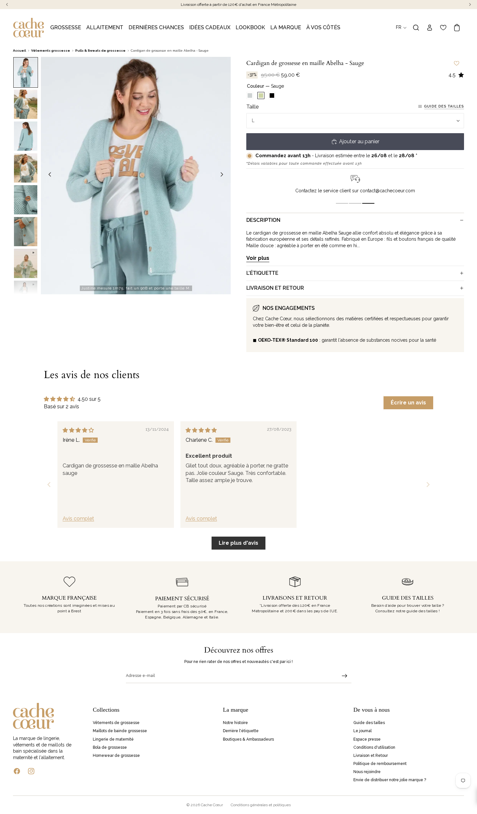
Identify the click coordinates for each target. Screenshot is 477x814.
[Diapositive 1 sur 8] (25, 72)
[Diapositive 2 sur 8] (25, 104)
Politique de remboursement (380, 763)
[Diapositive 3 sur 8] (25, 136)
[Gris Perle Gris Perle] (249, 95)
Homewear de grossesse (116, 755)
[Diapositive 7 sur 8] (25, 263)
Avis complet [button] (78, 518)
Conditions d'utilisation (374, 747)
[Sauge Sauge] (260, 95)
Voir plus (257, 258)
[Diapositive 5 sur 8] (25, 199)
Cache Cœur (212, 805)
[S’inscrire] (344, 676)
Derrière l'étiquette (241, 731)
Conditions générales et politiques (261, 805)
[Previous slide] (49, 484)
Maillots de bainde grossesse (120, 731)
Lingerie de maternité (113, 739)
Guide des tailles (444, 106)
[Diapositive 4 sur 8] (25, 168)
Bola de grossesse (110, 747)
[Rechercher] (416, 27)
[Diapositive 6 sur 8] (25, 231)
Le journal (362, 731)
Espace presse (367, 739)
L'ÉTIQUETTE (262, 273)
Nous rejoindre (367, 771)
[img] (78, 430)
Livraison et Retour (370, 755)
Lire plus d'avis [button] (238, 543)
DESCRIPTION (263, 220)
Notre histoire (235, 722)
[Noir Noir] (271, 95)
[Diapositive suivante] (223, 175)
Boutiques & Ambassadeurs (248, 739)
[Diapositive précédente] (48, 175)
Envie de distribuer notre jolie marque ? (389, 780)
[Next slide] (428, 484)
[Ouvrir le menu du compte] (429, 27)
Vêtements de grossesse (116, 722)
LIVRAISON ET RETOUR (275, 288)
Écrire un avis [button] (408, 403)
